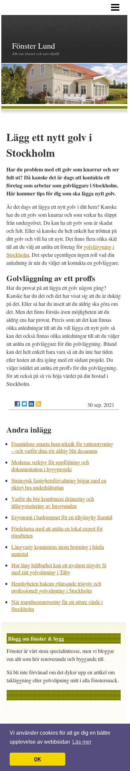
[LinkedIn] (31, 404)
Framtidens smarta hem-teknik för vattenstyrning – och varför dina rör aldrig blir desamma (62, 447)
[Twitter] (24, 404)
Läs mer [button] (81, 742)
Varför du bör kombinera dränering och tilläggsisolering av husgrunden (52, 502)
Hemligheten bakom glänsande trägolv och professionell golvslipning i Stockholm (56, 587)
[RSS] (38, 404)
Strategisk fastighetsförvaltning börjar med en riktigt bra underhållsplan (58, 484)
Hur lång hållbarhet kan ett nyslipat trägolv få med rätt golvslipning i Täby (58, 569)
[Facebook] (17, 404)
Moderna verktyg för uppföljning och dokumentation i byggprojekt (50, 466)
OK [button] (37, 759)
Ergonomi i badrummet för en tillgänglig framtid (61, 517)
